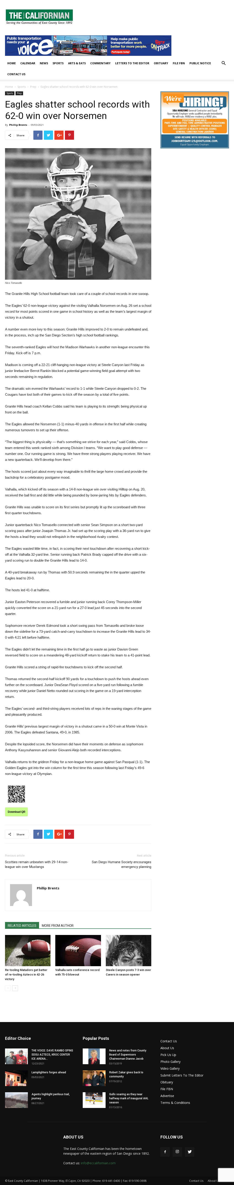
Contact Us (16, 74)
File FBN (179, 63)
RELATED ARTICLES (22, 925)
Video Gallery (170, 1068)
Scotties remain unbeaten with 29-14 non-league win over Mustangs (36, 864)
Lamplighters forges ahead (49, 1072)
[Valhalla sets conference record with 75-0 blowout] (78, 950)
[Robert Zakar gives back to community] (94, 1078)
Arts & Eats (77, 63)
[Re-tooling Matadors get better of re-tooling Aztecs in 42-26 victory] (28, 950)
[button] (223, 64)
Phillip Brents (18, 125)
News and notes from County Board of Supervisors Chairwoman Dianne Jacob (127, 1054)
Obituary (161, 63)
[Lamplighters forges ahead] (16, 1078)
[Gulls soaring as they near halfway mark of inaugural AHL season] (94, 1100)
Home (11, 63)
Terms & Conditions (175, 1102)
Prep (33, 87)
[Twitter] (189, 1152)
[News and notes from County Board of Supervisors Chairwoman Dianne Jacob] (94, 1056)
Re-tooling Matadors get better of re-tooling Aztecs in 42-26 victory (26, 974)
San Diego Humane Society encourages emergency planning (121, 864)
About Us (167, 1048)
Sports (58, 63)
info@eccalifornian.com (98, 1163)
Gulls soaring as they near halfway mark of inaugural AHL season (128, 1098)
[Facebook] (165, 1152)
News (44, 63)
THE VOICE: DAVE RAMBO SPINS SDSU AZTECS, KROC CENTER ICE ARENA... (52, 1054)
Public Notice (200, 63)
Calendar (27, 63)
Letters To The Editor (132, 63)
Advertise (167, 1096)
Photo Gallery (170, 1061)
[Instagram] (177, 1152)
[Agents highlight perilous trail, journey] (16, 1100)
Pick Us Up (168, 1055)
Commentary (100, 63)
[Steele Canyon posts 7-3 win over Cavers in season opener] (128, 950)
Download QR (16, 811)
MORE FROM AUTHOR (58, 925)
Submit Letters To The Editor (181, 1075)
